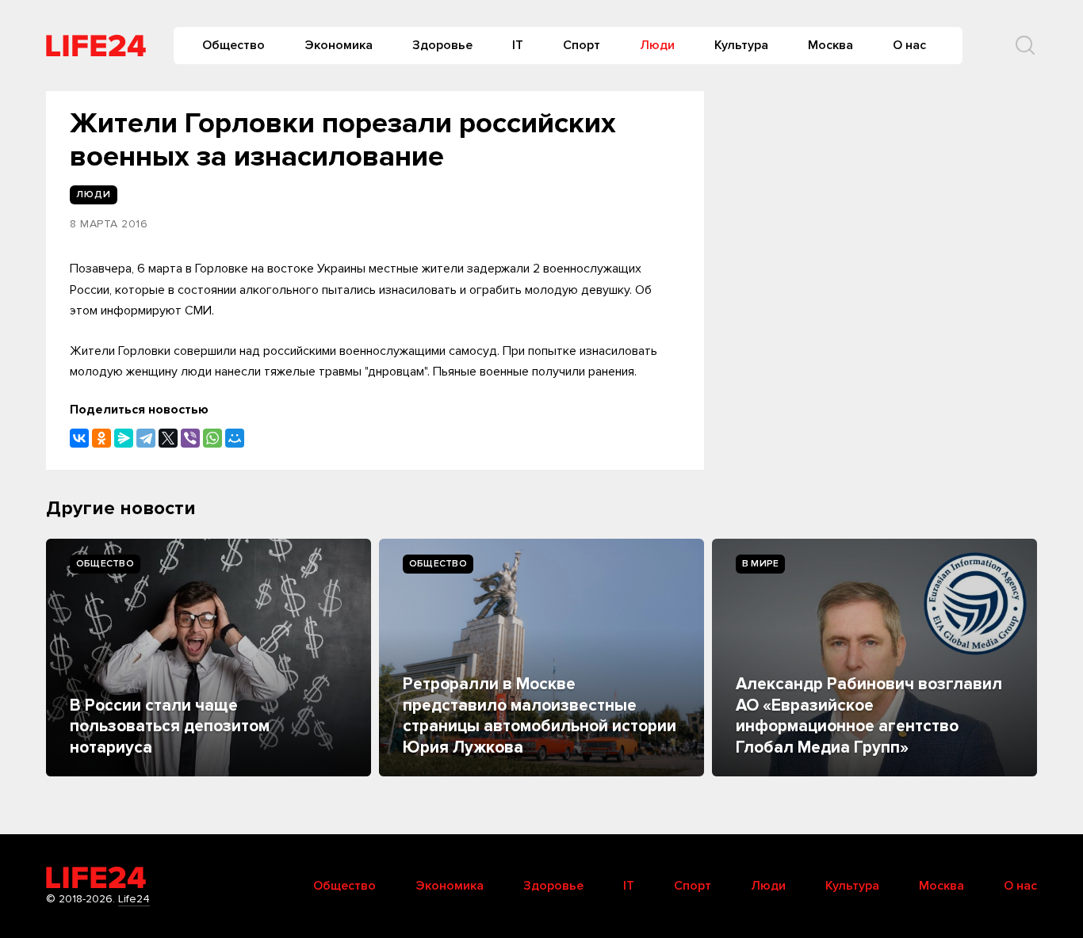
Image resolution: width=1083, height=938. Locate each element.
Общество (233, 45)
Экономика (338, 45)
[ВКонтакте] (79, 438)
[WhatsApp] (212, 438)
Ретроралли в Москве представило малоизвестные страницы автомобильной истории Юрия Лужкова (539, 715)
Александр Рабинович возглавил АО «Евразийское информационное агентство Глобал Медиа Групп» (869, 715)
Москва (830, 45)
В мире (760, 564)
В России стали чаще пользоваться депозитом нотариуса (170, 726)
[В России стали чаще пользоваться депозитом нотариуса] (208, 657)
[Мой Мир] (234, 438)
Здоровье (442, 45)
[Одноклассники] (101, 438)
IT (517, 45)
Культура (741, 45)
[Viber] (190, 438)
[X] (168, 438)
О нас (909, 45)
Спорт (581, 45)
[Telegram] (145, 438)
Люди (657, 45)
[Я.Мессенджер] (123, 438)
